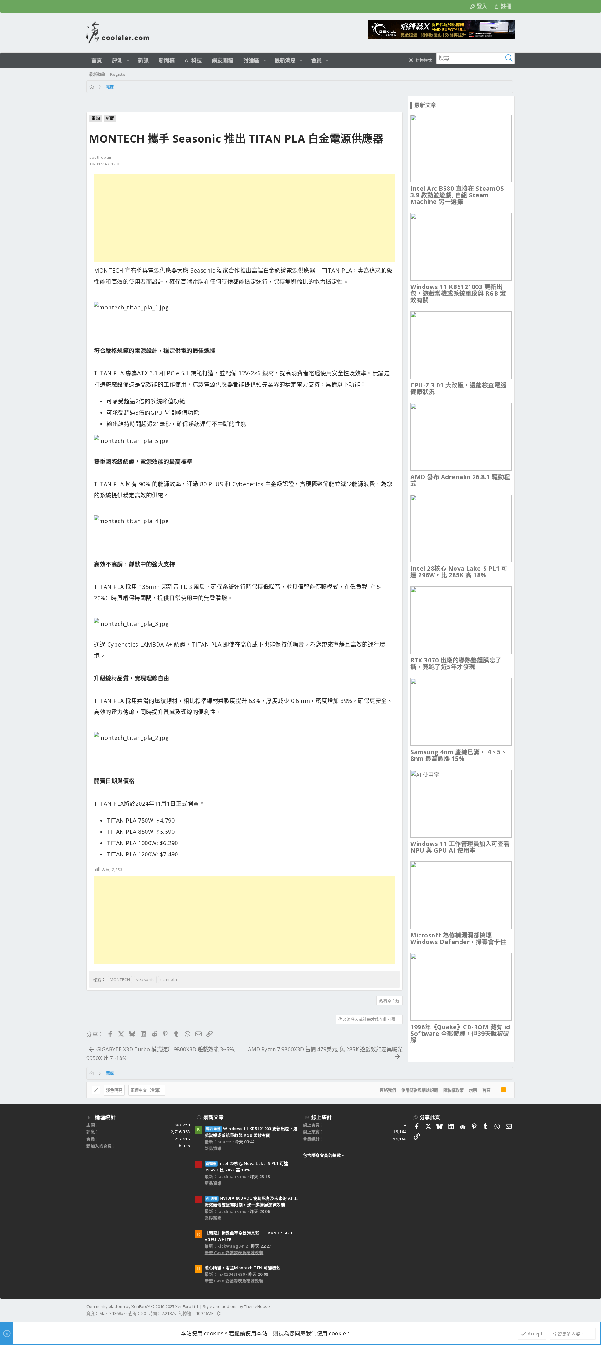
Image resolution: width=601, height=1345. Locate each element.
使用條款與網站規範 (419, 1090)
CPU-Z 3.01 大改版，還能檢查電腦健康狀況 (458, 388)
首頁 (486, 1090)
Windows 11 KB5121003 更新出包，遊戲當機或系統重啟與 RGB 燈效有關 (458, 293)
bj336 (184, 1146)
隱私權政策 (453, 1090)
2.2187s (169, 1313)
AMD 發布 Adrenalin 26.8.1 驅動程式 (460, 480)
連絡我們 (388, 1090)
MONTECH (120, 979)
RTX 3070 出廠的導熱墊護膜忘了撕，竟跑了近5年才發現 (455, 663)
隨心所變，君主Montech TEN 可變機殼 (243, 1267)
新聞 (110, 118)
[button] (128, 60)
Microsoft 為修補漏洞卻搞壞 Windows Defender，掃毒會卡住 (458, 938)
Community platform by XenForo (142, 1306)
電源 (95, 118)
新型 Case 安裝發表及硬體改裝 (234, 1252)
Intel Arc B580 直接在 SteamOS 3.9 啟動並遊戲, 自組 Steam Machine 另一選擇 (457, 195)
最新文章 (213, 1117)
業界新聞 (213, 1218)
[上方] (496, 1090)
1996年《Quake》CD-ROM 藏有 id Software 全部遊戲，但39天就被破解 (460, 1033)
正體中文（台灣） (147, 1090)
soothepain (101, 157)
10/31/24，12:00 (105, 164)
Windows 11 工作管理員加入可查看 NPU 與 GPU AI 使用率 (460, 847)
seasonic (145, 979)
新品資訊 (213, 1148)
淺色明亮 (114, 1090)
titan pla (168, 979)
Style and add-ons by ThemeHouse (236, 1306)
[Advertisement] (244, 218)
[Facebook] (512, 1310)
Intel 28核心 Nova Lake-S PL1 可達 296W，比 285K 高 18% (458, 571)
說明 (473, 1090)
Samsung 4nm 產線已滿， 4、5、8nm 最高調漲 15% (458, 755)
